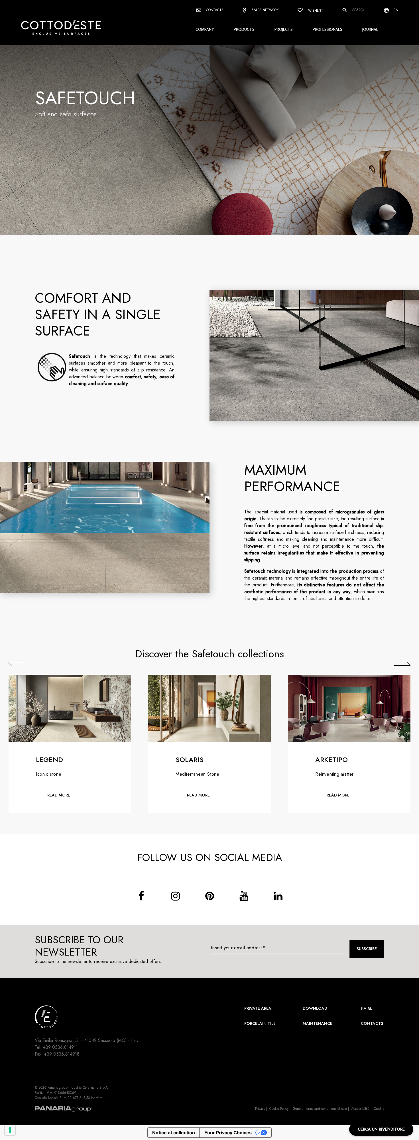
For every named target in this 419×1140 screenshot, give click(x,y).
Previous (17, 663)
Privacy (260, 1108)
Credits (379, 1108)
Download (315, 1008)
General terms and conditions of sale (320, 1108)
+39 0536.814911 (60, 1047)
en (395, 10)
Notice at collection (173, 1132)
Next (402, 663)
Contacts (214, 10)
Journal (370, 29)
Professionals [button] (327, 29)
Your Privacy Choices (228, 1132)
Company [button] (205, 29)
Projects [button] (283, 29)
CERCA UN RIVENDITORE (381, 1129)
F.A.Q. (366, 1008)
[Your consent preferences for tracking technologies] (10, 1130)
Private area (257, 1008)
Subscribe (367, 949)
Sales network (265, 10)
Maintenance (317, 1023)
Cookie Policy (278, 1108)
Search (358, 10)
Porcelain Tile (260, 1023)
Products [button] (244, 29)
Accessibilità (360, 1108)
